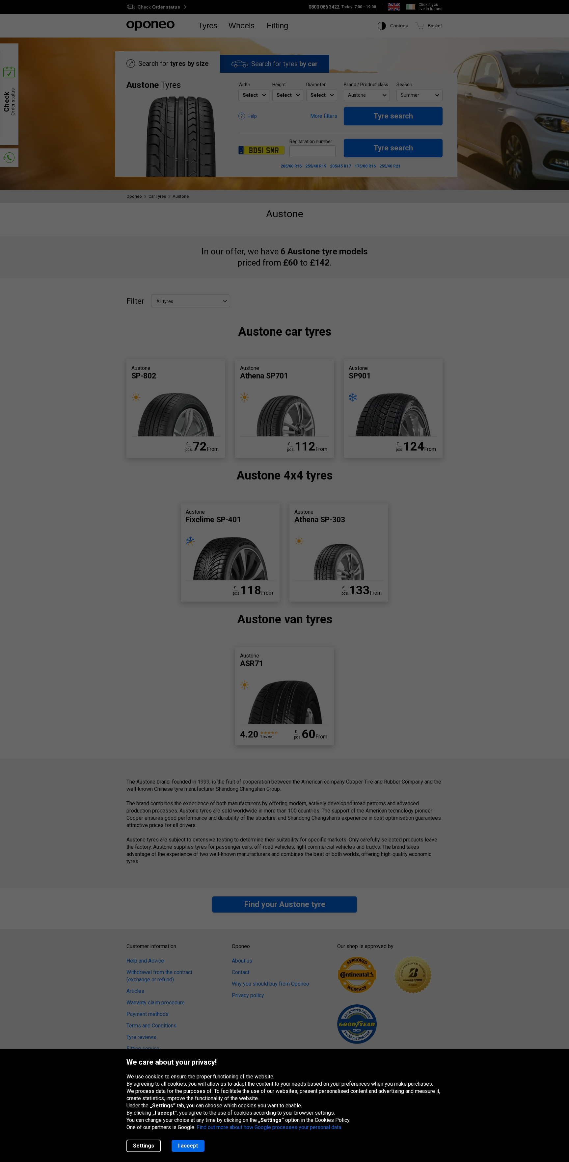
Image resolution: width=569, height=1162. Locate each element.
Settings (143, 1146)
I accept (188, 1146)
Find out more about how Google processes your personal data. (269, 1127)
